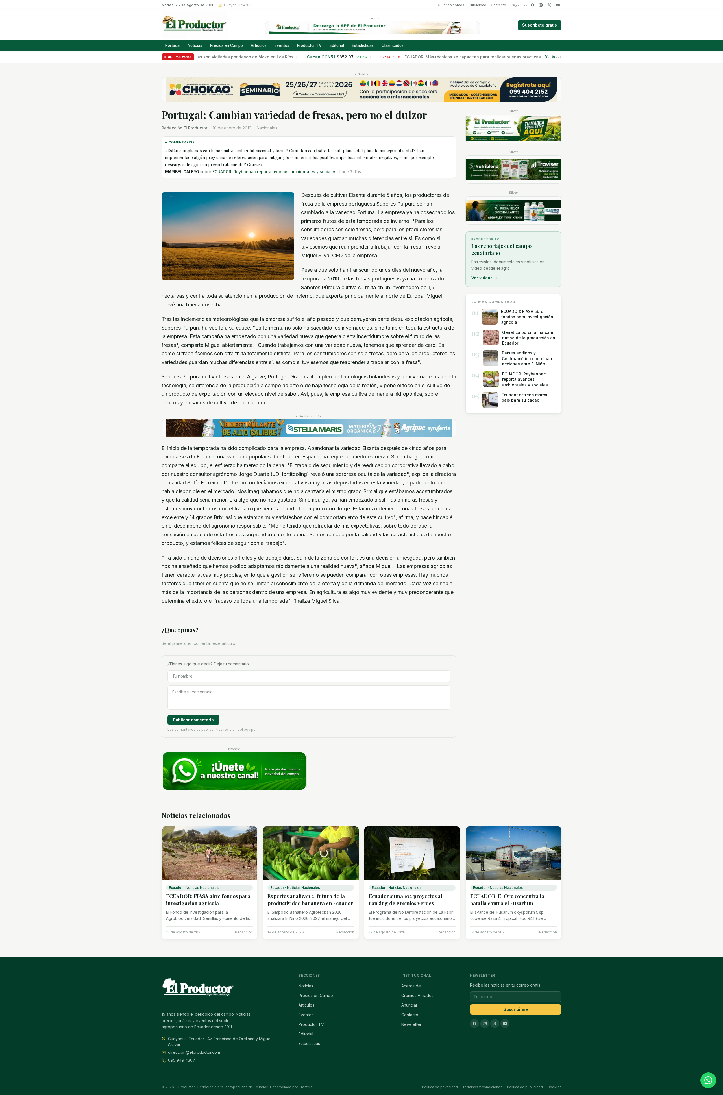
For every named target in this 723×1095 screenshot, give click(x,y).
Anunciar (409, 1005)
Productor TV (309, 45)
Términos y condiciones (482, 1087)
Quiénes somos (451, 5)
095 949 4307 (181, 1060)
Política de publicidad (525, 1087)
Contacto (498, 5)
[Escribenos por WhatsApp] (708, 1080)
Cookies (554, 1087)
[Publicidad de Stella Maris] (309, 428)
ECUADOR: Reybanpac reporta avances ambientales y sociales (274, 171)
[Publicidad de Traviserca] (513, 169)
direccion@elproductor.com (194, 1052)
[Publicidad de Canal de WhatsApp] (234, 771)
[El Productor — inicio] (194, 25)
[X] (549, 5)
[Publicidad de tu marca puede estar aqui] (513, 129)
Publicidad (477, 5)
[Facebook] (532, 5)
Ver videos (484, 277)
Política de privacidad (440, 1087)
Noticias (195, 45)
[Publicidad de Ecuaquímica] (513, 210)
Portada (172, 45)
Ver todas (553, 57)
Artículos (259, 45)
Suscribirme (516, 1009)
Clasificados (393, 45)
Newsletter (411, 1024)
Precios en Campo (226, 45)
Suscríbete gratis (539, 25)
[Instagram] (541, 5)
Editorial (337, 45)
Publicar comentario (193, 719)
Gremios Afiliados (417, 995)
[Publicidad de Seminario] (361, 89)
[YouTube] (557, 5)
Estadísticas (363, 45)
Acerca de (411, 985)
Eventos (282, 45)
